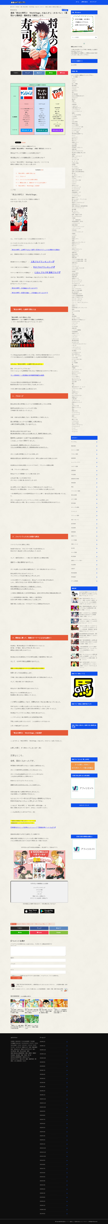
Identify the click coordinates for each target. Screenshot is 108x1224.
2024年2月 (42, 1041)
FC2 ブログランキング (43, 267)
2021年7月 (42, 1168)
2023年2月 (42, 1090)
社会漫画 (73, 564)
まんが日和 (73, 65)
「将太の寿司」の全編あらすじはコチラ (24, 288)
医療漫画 (73, 532)
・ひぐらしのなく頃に (76, 359)
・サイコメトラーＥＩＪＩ (77, 207)
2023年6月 (42, 1074)
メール (13, 963)
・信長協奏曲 (74, 331)
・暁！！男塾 (74, 83)
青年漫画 (73, 503)
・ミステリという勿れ (76, 388)
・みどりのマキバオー (76, 395)
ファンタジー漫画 (75, 491)
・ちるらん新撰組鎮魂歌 (77, 295)
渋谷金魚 (13, 1055)
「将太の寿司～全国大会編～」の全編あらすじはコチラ (29, 293)
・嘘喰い (73, 113)
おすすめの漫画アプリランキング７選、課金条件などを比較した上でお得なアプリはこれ (88, 593)
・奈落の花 (73, 328)
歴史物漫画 (74, 572)
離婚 (27, 1059)
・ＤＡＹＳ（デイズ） (76, 300)
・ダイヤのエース (75, 283)
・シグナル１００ (75, 223)
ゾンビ (19, 1045)
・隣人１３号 (74, 419)
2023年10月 (43, 1058)
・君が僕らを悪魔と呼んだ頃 (78, 152)
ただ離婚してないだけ (15, 1043)
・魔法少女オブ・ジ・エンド (78, 386)
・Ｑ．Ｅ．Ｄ (74, 161)
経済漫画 (73, 523)
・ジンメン (73, 264)
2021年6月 (42, 1172)
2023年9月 (42, 1062)
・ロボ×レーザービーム (77, 424)
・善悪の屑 (73, 276)
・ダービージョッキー (76, 281)
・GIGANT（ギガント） (77, 147)
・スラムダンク (75, 269)
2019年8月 (42, 1197)
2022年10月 (43, 1107)
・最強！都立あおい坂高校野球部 (79, 206)
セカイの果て (14, 1045)
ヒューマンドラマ (75, 462)
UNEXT (73, 568)
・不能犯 (73, 367)
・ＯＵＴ (73, 78)
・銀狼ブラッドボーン (76, 176)
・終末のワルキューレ (76, 249)
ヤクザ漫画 (74, 540)
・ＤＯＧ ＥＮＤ (75, 318)
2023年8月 (42, 1066)
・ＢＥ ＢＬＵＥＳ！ (76, 355)
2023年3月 (42, 1086)
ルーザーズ (18, 1047)
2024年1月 (42, 1045)
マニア (34, 1045)
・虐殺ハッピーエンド (76, 156)
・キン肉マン (74, 175)
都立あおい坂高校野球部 (16, 1057)
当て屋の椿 (13, 1051)
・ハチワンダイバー (76, 347)
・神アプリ (73, 140)
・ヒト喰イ (73, 361)
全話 (30, 1047)
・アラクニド (74, 97)
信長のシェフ (25, 1047)
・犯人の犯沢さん (75, 354)
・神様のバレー (75, 142)
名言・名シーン (75, 519)
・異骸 (72, 101)
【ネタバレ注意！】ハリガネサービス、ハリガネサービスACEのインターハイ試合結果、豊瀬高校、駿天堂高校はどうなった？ (88, 628)
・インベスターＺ (75, 109)
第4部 (25, 1055)
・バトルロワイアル (76, 349)
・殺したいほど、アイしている (78, 199)
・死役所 (73, 237)
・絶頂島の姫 (74, 275)
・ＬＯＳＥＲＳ (75, 421)
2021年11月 (43, 1152)
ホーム (77, 1)
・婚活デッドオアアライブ (77, 202)
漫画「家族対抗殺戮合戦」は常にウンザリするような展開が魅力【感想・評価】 (88, 608)
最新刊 (30, 1053)
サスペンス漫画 (75, 450)
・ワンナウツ (74, 429)
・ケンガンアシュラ (76, 187)
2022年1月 (42, 1144)
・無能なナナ (74, 397)
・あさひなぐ (74, 90)
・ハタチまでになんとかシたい (78, 343)
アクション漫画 (75, 515)
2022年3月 (42, 1135)
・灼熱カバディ (75, 238)
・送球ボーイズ (75, 278)
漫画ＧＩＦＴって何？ (76, 560)
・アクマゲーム (75, 87)
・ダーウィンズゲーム (76, 280)
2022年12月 (43, 1099)
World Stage (39, 924)
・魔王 (72, 383)
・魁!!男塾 (73, 209)
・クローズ (73, 182)
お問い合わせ (84, 1)
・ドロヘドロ (74, 323)
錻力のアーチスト (15, 1059)
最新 (26, 1053)
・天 (72, 312)
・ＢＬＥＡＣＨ (75, 371)
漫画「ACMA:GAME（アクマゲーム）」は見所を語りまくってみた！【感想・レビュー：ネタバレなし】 (88, 665)
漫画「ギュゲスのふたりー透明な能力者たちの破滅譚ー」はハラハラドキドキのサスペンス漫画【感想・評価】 (88, 657)
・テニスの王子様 (75, 311)
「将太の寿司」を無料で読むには (25, 173)
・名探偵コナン (75, 392)
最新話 (34, 1053)
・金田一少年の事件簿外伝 (77, 171)
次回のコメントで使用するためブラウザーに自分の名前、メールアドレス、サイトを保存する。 (35, 975)
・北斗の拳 (73, 381)
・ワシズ (73, 428)
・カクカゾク (74, 137)
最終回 (19, 924)
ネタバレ (52, 924)
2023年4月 (42, 1082)
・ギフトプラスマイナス (77, 151)
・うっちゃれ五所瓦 (76, 114)
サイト (12, 969)
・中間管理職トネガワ (76, 293)
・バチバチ (73, 345)
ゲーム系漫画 (74, 581)
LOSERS (12, 1041)
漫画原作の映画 (75, 478)
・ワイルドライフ (75, 426)
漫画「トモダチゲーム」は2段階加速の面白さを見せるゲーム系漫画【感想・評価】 (88, 614)
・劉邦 (72, 416)
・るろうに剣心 (75, 423)
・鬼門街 (73, 154)
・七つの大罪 (74, 326)
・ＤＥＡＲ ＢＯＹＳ (76, 299)
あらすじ (46, 924)
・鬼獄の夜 (73, 149)
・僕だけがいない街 (76, 380)
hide (42, 169)
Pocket (23, 142)
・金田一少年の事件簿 (76, 169)
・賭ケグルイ (74, 139)
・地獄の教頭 (74, 225)
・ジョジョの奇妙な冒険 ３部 (78, 259)
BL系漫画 (73, 556)
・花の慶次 (73, 350)
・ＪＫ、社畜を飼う (76, 219)
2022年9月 (42, 1111)
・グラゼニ (73, 178)
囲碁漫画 (73, 446)
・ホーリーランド (75, 378)
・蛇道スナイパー (75, 244)
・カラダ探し (74, 144)
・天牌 (72, 314)
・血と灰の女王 (75, 292)
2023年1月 (42, 1094)
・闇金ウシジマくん (76, 407)
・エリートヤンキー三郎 (77, 126)
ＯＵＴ (24, 1060)
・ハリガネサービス (76, 352)
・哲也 (72, 309)
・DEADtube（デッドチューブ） (79, 307)
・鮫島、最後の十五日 (76, 214)
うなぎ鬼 (32, 1041)
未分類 (73, 548)
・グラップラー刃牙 (76, 180)
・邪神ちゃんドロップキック (78, 242)
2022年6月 (42, 1123)
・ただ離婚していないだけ (77, 285)
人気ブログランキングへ (41, 261)
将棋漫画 (73, 482)
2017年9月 (42, 1213)
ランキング (74, 511)
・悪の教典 (73, 85)
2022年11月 (43, 1103)
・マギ (72, 385)
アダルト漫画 (74, 454)
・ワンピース (74, 431)
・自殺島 (73, 233)
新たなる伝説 (23, 1051)
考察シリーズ (74, 544)
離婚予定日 (31, 1059)
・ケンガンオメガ (75, 188)
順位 (12, 1060)
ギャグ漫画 (74, 552)
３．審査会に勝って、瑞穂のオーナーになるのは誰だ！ (31, 182)
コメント (13, 945)
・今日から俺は (75, 163)
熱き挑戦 (18, 1055)
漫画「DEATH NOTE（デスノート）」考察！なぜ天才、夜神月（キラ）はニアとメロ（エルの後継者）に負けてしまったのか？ (88, 601)
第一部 (29, 1055)
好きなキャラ (17, 1049)
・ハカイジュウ (75, 338)
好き (12, 1049)
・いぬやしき (74, 106)
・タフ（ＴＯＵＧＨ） (76, 288)
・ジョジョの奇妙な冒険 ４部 (78, 261)
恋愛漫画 (73, 470)
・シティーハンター (76, 228)
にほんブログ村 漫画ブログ (46, 272)
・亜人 (72, 92)
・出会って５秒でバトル (77, 297)
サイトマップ (93, 1)
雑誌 (72, 486)
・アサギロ (73, 89)
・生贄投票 (73, 104)
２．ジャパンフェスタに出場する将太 (27, 179)
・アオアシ (73, 80)
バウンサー (24, 1045)
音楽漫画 (73, 527)
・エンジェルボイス (76, 128)
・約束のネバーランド (76, 402)
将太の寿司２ (31, 924)
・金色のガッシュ (75, 204)
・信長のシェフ (75, 333)
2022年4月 (42, 1131)
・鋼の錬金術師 (75, 340)
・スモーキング (75, 266)
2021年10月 (43, 1156)
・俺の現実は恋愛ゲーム (77, 133)
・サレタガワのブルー (76, 216)
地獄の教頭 (34, 1047)
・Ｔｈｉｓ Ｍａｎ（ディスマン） (80, 302)
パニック (30, 1045)
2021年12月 (43, 1148)
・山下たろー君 (75, 405)
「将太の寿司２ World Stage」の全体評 (28, 185)
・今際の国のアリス (76, 108)
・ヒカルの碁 (74, 357)
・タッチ (73, 287)
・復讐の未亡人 (75, 366)
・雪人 (72, 409)
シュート (31, 1043)
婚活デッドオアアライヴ (26, 1049)
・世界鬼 (73, 271)
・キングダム (74, 166)
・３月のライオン (75, 213)
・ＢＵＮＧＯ (74, 374)
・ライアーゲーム (75, 412)
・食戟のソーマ (75, 256)
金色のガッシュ (26, 1057)
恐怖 (18, 1051)
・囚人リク (73, 245)
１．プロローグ (21, 176)
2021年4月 (42, 1180)
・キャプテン (74, 157)
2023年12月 (43, 1049)
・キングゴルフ (75, 168)
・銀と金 (73, 173)
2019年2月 (42, 1201)
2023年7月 (42, 1070)
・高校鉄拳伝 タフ (76, 192)
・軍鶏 (72, 240)
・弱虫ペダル (74, 411)
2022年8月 (42, 1115)
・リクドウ (73, 417)
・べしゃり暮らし (75, 376)
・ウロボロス (74, 118)
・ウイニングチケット (76, 111)
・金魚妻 (73, 164)
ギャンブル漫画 (75, 507)
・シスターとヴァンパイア (77, 226)
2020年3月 (42, 1193)
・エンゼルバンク (75, 130)
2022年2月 (42, 1140)
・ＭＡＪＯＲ (74, 393)
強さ (34, 1049)
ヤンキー (13, 1047)
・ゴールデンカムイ (76, 195)
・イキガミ (73, 102)
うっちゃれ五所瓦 (25, 1041)
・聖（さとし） (75, 211)
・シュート (73, 247)
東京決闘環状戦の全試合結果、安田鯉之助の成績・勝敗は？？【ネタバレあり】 (88, 635)
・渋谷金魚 (73, 230)
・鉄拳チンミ (74, 305)
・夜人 (72, 404)
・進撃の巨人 (74, 262)
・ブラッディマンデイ (76, 369)
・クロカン (73, 183)
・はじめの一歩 (75, 342)
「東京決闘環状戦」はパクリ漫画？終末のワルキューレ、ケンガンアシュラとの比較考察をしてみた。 (88, 649)
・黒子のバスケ (75, 185)
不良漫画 (73, 474)
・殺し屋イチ (74, 200)
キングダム (74, 441)
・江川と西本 (74, 121)
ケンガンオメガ (25, 1043)
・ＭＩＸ (73, 390)
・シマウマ (73, 235)
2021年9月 (42, 1160)
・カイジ (73, 135)
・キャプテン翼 (75, 159)
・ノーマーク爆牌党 (76, 330)
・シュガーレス (75, 250)
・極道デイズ (74, 197)
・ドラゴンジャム (75, 321)
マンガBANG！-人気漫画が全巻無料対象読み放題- (28, 375)
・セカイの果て (75, 273)
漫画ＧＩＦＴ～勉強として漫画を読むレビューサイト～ (75, 1221)
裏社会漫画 (74, 495)
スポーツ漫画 (74, 466)
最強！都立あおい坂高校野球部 (17, 1053)
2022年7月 (42, 1119)
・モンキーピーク (75, 400)
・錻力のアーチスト (76, 373)
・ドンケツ (73, 324)
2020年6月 (42, 1189)
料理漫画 (14, 924)
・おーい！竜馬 (75, 132)
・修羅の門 (73, 252)
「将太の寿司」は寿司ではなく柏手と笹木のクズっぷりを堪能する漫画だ (35, 250)
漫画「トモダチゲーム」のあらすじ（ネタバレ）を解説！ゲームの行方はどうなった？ (88, 621)
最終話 (24, 924)
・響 (72, 364)
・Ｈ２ (72, 120)
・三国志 (73, 218)
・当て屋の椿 (74, 94)
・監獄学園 (73, 145)
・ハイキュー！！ (75, 335)
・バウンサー (74, 336)
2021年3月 (42, 1185)
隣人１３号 (22, 1059)
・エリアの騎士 (75, 125)
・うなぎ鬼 (73, 116)
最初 (28, 1051)
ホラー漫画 (74, 499)
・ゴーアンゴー (75, 194)
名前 (12, 957)
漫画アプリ (74, 536)
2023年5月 (42, 1078)
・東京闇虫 (73, 316)
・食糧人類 (73, 257)
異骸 (22, 1055)
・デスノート (74, 304)
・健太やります (75, 190)
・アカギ (73, 82)
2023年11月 (43, 1054)
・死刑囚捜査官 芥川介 (77, 221)
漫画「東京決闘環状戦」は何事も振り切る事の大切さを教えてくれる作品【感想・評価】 (88, 641)
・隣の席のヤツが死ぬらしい (78, 319)
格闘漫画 (73, 458)
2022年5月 (42, 1127)
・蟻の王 (73, 99)
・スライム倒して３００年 (77, 268)
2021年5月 (42, 1176)
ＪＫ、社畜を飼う (18, 1060)
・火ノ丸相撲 (74, 362)
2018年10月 (43, 1209)
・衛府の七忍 (74, 123)
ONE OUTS (18, 1041)
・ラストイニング (75, 414)
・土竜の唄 (73, 398)
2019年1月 (42, 1205)
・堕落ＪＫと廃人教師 (76, 290)
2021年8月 (42, 1164)
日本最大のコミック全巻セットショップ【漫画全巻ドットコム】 (32, 827)
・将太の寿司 (74, 254)
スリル (36, 1043)
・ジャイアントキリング (77, 231)
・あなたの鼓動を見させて (77, 95)
